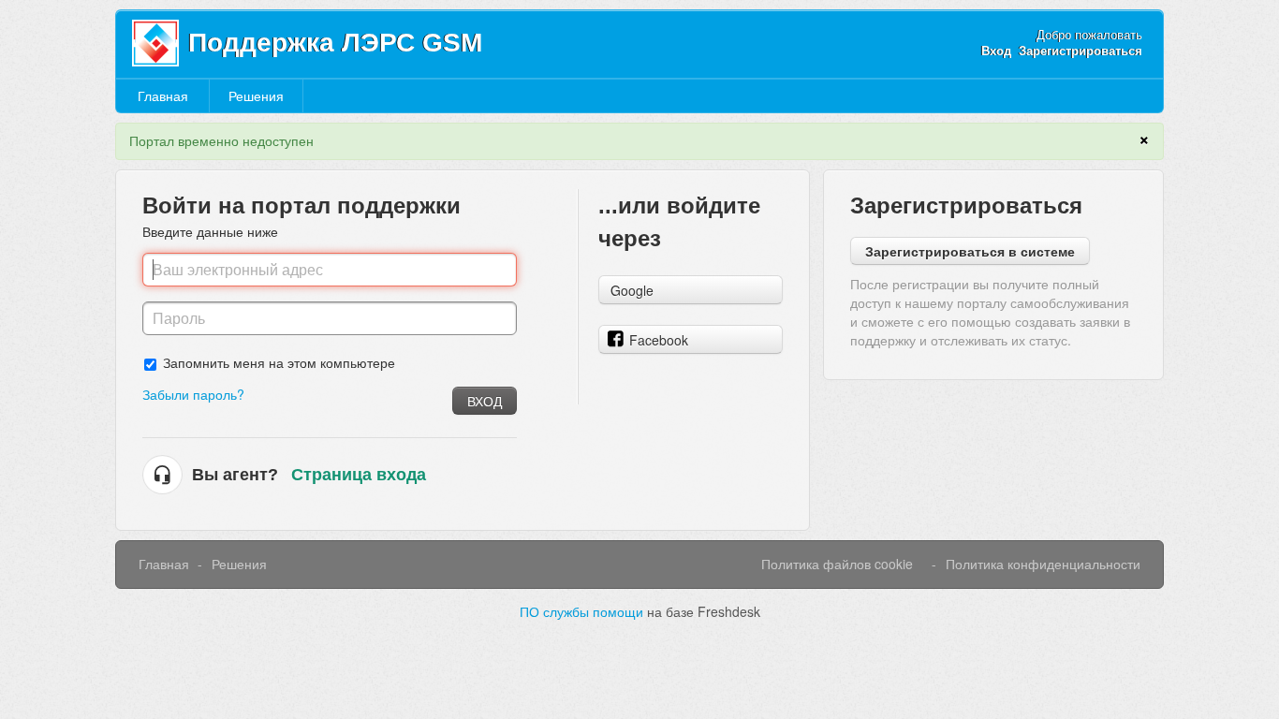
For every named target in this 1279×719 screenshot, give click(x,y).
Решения (256, 95)
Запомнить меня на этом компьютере (279, 362)
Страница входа (358, 474)
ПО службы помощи (583, 611)
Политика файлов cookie (837, 563)
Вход (484, 400)
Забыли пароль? (193, 394)
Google (632, 290)
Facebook (658, 339)
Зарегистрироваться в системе (970, 251)
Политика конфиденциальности (1043, 563)
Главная (163, 95)
